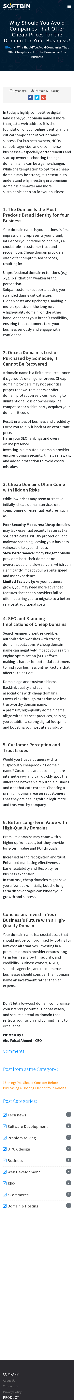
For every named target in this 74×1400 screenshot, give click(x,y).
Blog (8, 47)
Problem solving (21, 1137)
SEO (11, 1183)
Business (15, 1160)
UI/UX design (18, 1149)
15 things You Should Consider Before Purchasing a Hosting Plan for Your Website (34, 1085)
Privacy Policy (12, 1392)
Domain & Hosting (47, 91)
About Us (9, 1380)
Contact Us (10, 1386)
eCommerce (18, 1194)
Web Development (23, 1172)
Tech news (16, 1115)
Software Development (27, 1126)
